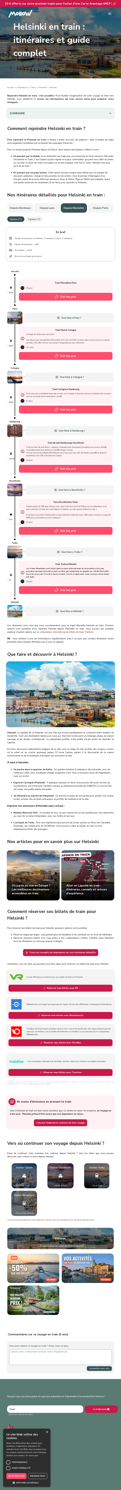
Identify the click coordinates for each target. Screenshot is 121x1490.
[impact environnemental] (11, 256)
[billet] (56, 296)
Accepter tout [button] (16, 1476)
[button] (26, 1482)
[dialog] (26, 1458)
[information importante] (22, 338)
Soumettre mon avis (99, 1368)
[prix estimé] (11, 250)
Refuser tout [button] (37, 1476)
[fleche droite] (15, 87)
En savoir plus (32, 1455)
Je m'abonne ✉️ (101, 1409)
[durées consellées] (11, 238)
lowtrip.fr (56, 517)
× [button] (47, 1432)
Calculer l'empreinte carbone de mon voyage (60, 1122)
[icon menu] (109, 13)
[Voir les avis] (22, 288)
